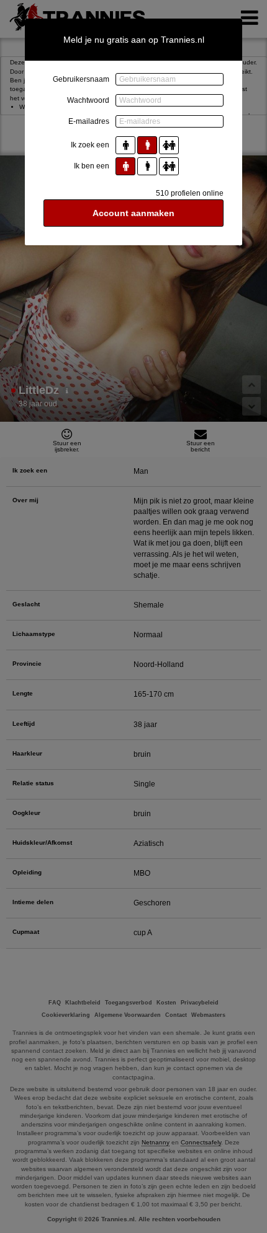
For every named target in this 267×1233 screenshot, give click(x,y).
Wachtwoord (88, 100)
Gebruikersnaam (81, 79)
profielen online (190, 193)
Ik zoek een (90, 145)
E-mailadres (88, 121)
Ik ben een (91, 166)
